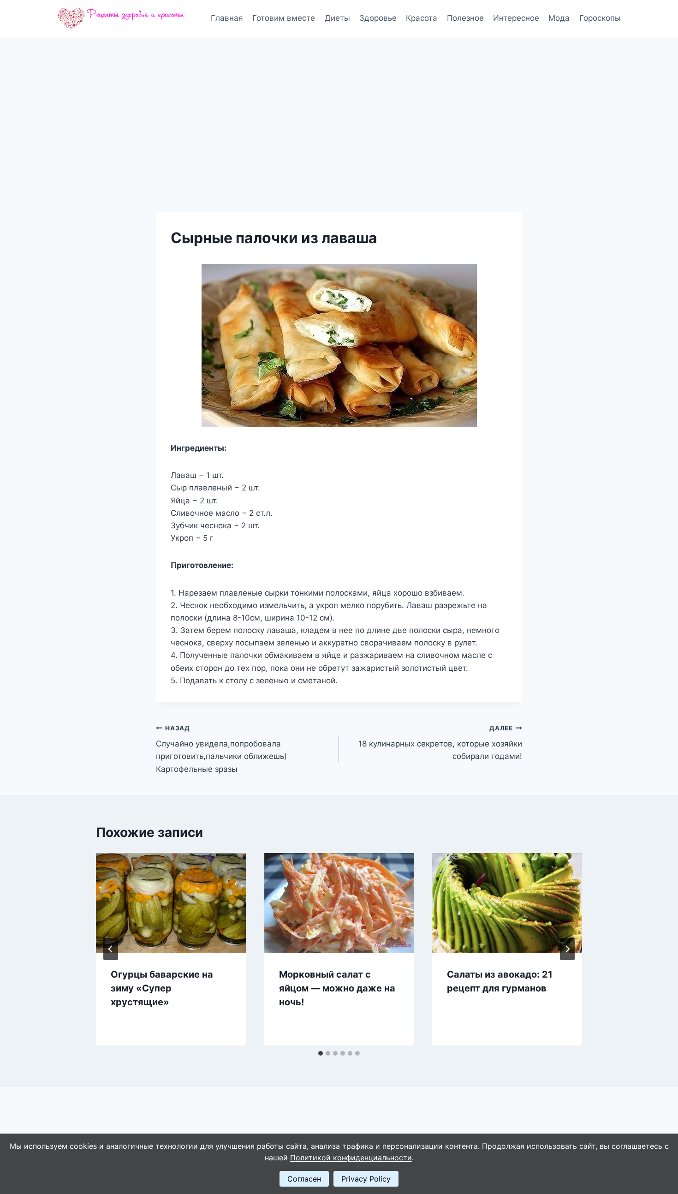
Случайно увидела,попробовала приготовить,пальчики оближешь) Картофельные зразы (221, 749)
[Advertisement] (339, 106)
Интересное (516, 18)
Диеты (337, 18)
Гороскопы (600, 18)
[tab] (320, 1053)
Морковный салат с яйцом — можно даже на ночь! (337, 988)
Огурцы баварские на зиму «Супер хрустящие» (162, 988)
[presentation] (171, 903)
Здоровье (378, 18)
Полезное (465, 18)
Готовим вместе (283, 18)
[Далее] (567, 949)
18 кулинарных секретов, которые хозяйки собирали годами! (440, 742)
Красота (421, 18)
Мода (559, 18)
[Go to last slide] (110, 949)
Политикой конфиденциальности (351, 1157)
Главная (227, 18)
